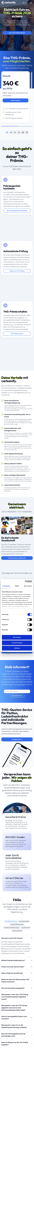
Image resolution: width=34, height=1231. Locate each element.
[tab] (7, 132)
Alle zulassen (17, 637)
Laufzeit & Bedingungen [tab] (17, 924)
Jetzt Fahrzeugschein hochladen (17, 210)
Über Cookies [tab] (28, 586)
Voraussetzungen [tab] (24, 921)
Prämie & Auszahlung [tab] (11, 921)
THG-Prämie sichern (17, 334)
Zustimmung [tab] (6, 586)
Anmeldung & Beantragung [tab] (11, 927)
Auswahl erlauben (17, 642)
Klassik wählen (15, 100)
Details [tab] (17, 586)
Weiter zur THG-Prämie (17, 271)
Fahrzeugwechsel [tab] (17, 930)
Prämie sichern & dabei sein (17, 558)
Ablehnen (17, 648)
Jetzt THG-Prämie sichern (17, 33)
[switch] (29, 619)
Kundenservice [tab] (25, 927)
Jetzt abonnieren (17, 696)
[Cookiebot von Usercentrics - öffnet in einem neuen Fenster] (25, 581)
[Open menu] (31, 2)
